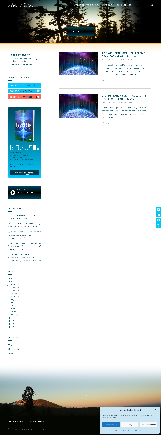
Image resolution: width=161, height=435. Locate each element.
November (15, 290)
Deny (130, 425)
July (12, 299)
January (14, 314)
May (12, 305)
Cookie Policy (117, 430)
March (13, 311)
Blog (10, 344)
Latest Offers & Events (87, 5)
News (10, 353)
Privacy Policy (128, 430)
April (13, 308)
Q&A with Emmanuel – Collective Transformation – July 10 (123, 55)
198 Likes (109, 123)
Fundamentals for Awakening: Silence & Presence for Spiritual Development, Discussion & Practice (24, 257)
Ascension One (119, 59)
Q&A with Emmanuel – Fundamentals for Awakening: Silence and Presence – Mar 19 (24, 235)
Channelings (124, 5)
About (108, 5)
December (15, 287)
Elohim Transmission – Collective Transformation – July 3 (124, 97)
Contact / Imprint (141, 430)
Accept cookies (111, 425)
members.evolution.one (21, 64)
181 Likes (108, 80)
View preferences (148, 425)
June (13, 302)
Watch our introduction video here (25, 192)
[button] (155, 410)
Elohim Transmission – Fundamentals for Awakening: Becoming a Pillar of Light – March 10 (24, 246)
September (16, 296)
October (14, 293)
